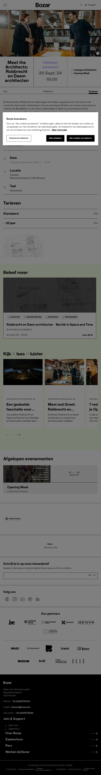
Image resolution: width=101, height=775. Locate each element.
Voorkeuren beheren (18, 138)
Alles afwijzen (55, 138)
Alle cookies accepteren (80, 138)
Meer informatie (59, 130)
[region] (50, 129)
